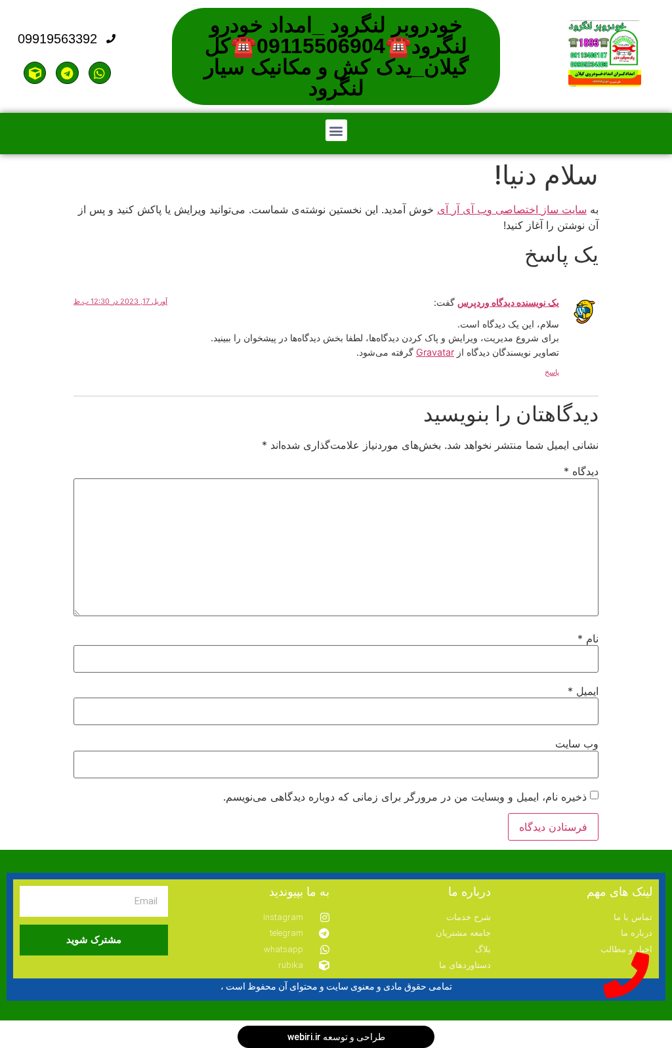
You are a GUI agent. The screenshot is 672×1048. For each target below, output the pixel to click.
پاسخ (552, 372)
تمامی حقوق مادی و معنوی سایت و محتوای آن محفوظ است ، (336, 986)
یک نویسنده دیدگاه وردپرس (508, 302)
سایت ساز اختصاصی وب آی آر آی (512, 209)
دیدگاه (581, 471)
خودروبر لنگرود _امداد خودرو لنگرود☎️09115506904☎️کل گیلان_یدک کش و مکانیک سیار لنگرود (336, 56)
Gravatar (435, 352)
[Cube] (35, 73)
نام (588, 638)
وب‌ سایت (576, 743)
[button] (336, 130)
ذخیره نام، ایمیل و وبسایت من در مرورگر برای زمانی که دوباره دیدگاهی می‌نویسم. (405, 796)
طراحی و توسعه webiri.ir (336, 1037)
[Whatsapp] (100, 73)
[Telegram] (67, 73)
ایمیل (583, 691)
